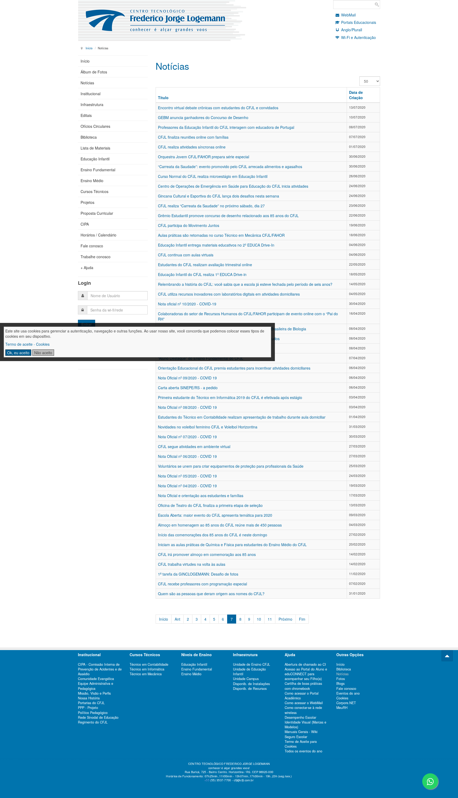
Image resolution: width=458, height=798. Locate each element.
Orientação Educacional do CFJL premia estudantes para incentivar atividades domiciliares (234, 368)
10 (259, 619)
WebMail (348, 14)
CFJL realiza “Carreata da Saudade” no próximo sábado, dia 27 (211, 205)
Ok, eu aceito (18, 352)
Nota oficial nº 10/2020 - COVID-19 (187, 303)
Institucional (90, 93)
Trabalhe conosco (96, 256)
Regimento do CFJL (93, 722)
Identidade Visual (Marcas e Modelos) (305, 724)
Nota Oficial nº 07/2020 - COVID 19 (187, 436)
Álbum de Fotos (94, 71)
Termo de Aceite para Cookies (301, 744)
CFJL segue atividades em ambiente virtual (194, 446)
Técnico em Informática (147, 669)
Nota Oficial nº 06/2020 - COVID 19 (187, 456)
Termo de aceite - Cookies (27, 344)
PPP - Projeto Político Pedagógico (93, 710)
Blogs (340, 683)
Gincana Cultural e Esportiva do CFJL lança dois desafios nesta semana (218, 196)
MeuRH (341, 707)
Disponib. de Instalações (251, 683)
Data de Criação (356, 95)
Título (163, 97)
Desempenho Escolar (300, 717)
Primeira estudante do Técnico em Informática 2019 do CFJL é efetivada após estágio (230, 397)
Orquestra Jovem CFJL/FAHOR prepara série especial (203, 156)
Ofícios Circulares (95, 126)
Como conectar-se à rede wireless (303, 710)
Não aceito (43, 352)
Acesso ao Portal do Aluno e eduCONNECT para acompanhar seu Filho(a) (306, 674)
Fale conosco (92, 245)
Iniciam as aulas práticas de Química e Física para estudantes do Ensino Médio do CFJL (232, 544)
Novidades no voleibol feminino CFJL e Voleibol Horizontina (207, 426)
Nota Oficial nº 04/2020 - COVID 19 (187, 485)
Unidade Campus (246, 678)
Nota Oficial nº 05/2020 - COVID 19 (187, 476)
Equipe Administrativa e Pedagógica (95, 686)
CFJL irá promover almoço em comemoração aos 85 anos (207, 554)
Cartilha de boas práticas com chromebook (303, 686)
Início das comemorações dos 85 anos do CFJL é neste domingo (212, 534)
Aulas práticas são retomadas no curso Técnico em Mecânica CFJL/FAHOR (221, 235)
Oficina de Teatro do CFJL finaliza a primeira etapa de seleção (210, 505)
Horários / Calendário (98, 235)
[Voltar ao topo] (447, 655)
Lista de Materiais (95, 148)
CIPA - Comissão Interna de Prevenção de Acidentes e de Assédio (100, 669)
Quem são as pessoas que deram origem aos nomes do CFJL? (211, 593)
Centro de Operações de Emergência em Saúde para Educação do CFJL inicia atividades (233, 186)
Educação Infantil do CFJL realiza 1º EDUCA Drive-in (202, 274)
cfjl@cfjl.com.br (244, 780)
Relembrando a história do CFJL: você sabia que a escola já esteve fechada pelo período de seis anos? (245, 284)
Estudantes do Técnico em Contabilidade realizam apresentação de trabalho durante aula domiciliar (241, 417)
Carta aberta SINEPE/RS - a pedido (188, 387)
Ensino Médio (92, 180)
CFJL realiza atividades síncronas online (192, 147)
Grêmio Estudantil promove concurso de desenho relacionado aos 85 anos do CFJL (228, 215)
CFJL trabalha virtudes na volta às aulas (191, 564)
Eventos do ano (348, 693)
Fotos (340, 678)
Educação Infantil (95, 158)
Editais (86, 115)
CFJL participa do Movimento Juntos (188, 225)
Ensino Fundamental (98, 169)
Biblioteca (89, 137)
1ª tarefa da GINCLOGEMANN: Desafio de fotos (198, 574)
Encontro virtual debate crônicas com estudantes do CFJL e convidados (218, 107)
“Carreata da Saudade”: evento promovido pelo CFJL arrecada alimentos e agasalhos (230, 166)
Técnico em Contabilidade (149, 664)
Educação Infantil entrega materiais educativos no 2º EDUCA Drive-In (216, 245)
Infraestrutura (92, 104)
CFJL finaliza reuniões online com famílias (193, 137)
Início (89, 48)
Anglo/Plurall (351, 29)
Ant (177, 619)
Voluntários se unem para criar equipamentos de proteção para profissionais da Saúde (230, 466)
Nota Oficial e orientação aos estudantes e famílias (200, 495)
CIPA (85, 224)
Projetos (87, 202)
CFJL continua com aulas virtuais (185, 254)
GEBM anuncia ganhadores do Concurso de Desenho (203, 117)
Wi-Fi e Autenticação (358, 37)
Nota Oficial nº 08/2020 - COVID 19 (187, 407)
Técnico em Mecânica (146, 674)
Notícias (87, 82)
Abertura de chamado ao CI (305, 664)
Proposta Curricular (97, 213)
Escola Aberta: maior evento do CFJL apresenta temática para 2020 (215, 515)
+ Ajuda (87, 267)
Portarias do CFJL (91, 702)
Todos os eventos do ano (303, 751)
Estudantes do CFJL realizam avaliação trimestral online (205, 264)
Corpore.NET (346, 702)
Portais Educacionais (358, 22)
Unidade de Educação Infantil (249, 671)
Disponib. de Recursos (250, 688)
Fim (302, 619)
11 (270, 619)
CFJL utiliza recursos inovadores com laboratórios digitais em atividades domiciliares (229, 294)
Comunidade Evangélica (96, 678)
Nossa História (89, 698)
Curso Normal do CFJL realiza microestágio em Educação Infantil (212, 176)
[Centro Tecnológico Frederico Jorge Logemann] (170, 20)
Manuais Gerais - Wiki (301, 731)
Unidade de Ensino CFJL (251, 664)
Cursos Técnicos (94, 191)
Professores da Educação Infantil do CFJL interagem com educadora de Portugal (226, 127)
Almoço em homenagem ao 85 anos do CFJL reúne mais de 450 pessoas (220, 525)
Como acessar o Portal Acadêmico (302, 695)
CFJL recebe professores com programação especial (202, 583)
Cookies (342, 698)
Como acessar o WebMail (304, 702)
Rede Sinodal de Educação (98, 717)
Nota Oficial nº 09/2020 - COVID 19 (187, 377)
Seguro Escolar (296, 736)
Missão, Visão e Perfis (94, 693)
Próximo (285, 619)
